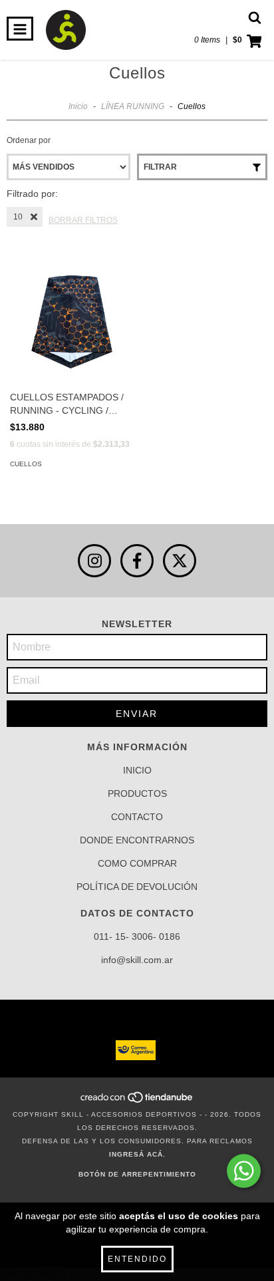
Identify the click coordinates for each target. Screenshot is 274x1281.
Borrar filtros (83, 220)
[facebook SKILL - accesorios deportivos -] (137, 560)
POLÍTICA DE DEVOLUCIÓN (137, 886)
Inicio (78, 106)
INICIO (137, 770)
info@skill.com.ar (137, 959)
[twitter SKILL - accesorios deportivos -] (179, 560)
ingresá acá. (137, 1154)
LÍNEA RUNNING (132, 106)
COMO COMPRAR (137, 863)
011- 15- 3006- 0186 (137, 936)
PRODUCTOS (137, 793)
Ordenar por (29, 140)
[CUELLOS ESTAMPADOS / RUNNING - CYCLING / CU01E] (72, 322)
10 (18, 216)
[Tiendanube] (137, 1101)
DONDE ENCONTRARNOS (137, 840)
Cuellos (26, 464)
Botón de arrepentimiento (137, 1174)
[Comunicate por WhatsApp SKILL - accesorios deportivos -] (244, 1171)
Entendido (137, 1259)
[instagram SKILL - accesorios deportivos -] (94, 560)
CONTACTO (137, 816)
